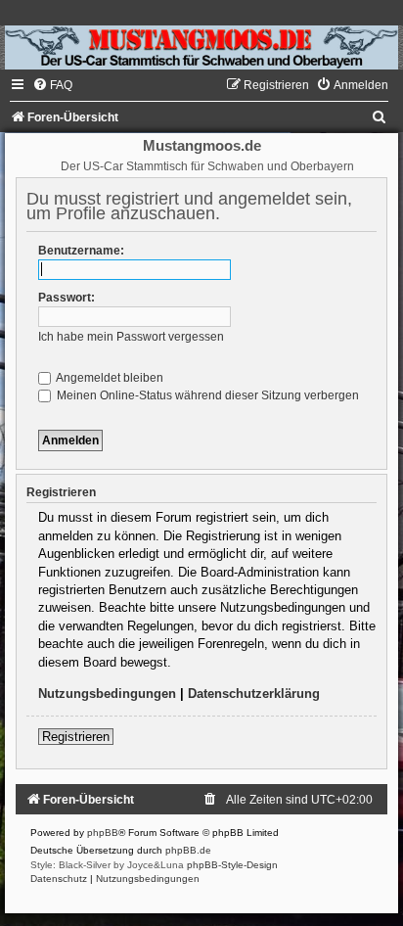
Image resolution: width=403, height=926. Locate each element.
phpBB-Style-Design (232, 864)
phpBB (102, 832)
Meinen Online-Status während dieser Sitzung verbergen (206, 395)
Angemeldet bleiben (108, 378)
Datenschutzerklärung (254, 693)
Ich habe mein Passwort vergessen (131, 337)
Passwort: (66, 297)
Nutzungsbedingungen (107, 693)
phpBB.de (188, 850)
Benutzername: (81, 250)
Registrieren (76, 736)
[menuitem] (52, 85)
